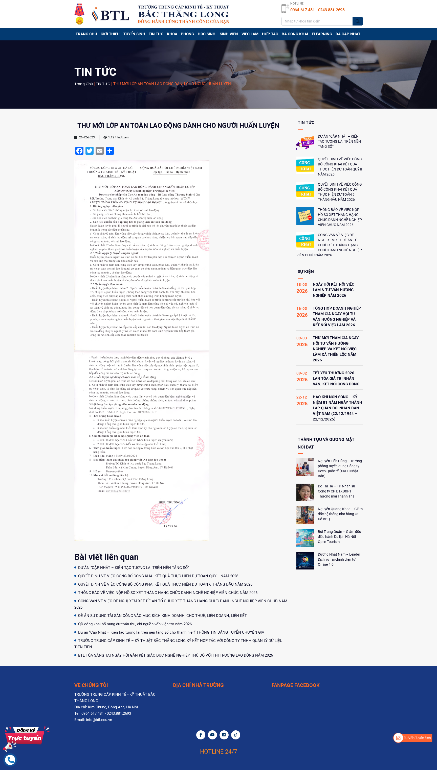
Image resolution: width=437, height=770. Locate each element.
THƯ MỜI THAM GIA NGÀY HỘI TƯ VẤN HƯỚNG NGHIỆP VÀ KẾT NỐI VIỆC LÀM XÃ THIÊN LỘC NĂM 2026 (336, 349)
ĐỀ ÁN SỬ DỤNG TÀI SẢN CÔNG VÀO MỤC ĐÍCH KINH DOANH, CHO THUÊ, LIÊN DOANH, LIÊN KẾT (162, 615)
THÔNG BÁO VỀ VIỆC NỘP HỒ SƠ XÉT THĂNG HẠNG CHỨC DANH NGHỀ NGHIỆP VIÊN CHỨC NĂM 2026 (167, 592)
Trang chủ (86, 34)
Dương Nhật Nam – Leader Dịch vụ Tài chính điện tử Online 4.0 (339, 559)
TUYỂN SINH (134, 34)
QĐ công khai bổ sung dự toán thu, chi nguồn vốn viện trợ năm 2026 (135, 624)
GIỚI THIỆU (110, 34)
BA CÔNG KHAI (295, 34)
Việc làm (250, 34)
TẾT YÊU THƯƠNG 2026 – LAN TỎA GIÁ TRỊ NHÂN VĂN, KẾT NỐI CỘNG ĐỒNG (336, 378)
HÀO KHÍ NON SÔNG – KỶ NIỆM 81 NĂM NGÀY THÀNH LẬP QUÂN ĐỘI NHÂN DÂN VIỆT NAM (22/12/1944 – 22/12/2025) (337, 408)
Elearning (322, 34)
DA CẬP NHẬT (348, 34)
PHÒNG (187, 34)
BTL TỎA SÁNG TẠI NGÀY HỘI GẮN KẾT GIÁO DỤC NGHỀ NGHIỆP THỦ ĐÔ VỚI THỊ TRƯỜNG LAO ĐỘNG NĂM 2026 (175, 655)
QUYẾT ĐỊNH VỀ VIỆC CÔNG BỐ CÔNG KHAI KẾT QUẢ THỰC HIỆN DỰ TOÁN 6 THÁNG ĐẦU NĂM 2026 (165, 584)
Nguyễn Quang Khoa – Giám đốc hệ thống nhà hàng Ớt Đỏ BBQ (340, 514)
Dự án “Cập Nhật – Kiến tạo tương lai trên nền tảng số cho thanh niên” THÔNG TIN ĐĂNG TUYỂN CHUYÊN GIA (171, 632)
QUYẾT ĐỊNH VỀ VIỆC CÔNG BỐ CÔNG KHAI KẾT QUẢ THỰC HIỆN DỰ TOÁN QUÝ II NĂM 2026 (158, 576)
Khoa (172, 34)
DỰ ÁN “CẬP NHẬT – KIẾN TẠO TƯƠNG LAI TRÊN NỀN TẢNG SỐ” (133, 567)
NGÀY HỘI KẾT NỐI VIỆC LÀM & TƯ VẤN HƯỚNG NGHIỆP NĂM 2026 (333, 290)
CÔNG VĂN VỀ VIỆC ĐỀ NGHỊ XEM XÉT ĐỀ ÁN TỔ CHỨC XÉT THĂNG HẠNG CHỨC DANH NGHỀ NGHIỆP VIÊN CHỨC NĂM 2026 (329, 245)
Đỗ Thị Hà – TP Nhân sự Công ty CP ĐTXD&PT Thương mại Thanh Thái (336, 491)
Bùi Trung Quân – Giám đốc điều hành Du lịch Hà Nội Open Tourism (339, 537)
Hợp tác (270, 34)
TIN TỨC (156, 34)
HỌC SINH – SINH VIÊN (218, 34)
